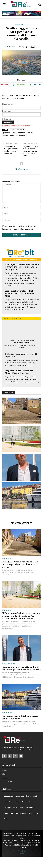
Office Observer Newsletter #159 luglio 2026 (21, 355)
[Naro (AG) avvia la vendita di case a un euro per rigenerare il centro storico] (21, 411)
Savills (29, 133)
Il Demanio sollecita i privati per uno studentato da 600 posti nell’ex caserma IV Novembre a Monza (21, 616)
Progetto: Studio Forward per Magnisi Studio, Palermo (19, 371)
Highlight (7, 558)
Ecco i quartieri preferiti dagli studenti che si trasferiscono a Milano (19, 293)
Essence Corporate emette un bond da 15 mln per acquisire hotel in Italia (21, 668)
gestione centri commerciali (14, 133)
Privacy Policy (7, 851)
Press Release (21, 25)
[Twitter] (15, 756)
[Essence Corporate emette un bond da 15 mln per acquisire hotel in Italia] (21, 467)
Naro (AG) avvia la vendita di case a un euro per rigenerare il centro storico (20, 564)
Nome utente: (7, 104)
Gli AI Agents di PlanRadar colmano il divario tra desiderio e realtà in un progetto (22, 267)
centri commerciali (17, 130)
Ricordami (8, 119)
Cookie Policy (17, 851)
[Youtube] (21, 756)
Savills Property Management (14, 135)
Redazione (11, 47)
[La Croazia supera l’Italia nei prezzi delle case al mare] (21, 495)
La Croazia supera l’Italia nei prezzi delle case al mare (20, 717)
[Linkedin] (10, 756)
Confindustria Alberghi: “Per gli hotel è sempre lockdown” (11, 149)
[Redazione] (21, 164)
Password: (6, 111)
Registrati (6, 126)
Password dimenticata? (20, 126)
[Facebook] (4, 756)
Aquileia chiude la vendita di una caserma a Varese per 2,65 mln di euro (30, 151)
